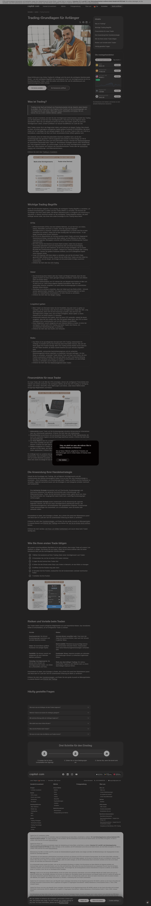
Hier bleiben (63, 460)
